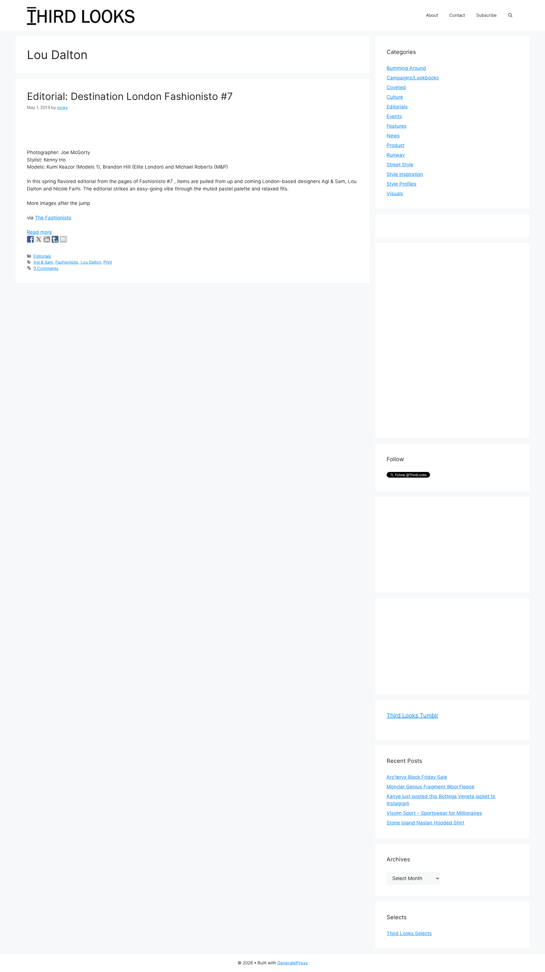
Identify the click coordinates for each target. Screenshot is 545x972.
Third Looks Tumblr (412, 715)
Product (395, 145)
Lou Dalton (91, 262)
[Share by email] (63, 239)
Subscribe (486, 15)
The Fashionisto (53, 218)
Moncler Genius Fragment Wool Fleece (430, 787)
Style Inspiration (405, 174)
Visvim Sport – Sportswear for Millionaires (434, 813)
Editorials (42, 256)
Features (396, 126)
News (393, 135)
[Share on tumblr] (55, 239)
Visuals (395, 193)
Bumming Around (406, 68)
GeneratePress (292, 962)
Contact (457, 15)
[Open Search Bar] (510, 15)
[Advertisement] (429, 339)
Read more (39, 232)
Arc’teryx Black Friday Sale (417, 777)
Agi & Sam (43, 262)
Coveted (396, 87)
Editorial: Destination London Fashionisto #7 (130, 96)
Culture (395, 97)
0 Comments (45, 268)
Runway (396, 155)
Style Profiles (401, 184)
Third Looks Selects (409, 933)
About (432, 15)
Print (107, 262)
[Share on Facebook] (30, 239)
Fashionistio (66, 262)
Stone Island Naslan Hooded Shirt (425, 823)
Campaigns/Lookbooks (413, 78)
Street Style (400, 164)
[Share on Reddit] (46, 239)
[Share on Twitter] (38, 239)
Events (394, 116)
